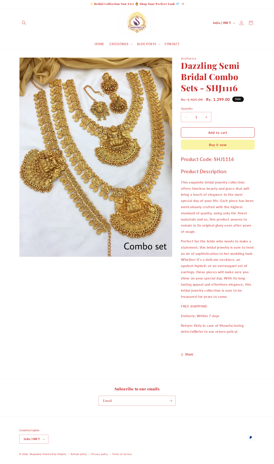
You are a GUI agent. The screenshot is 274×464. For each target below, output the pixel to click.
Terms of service (122, 454)
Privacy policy (99, 454)
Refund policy (79, 454)
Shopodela (36, 454)
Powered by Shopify (55, 454)
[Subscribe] (170, 401)
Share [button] (189, 354)
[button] (24, 23)
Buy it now (218, 145)
